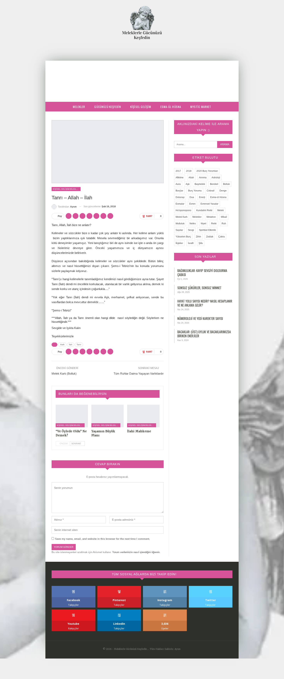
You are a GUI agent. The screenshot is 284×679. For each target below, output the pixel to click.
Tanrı (79, 344)
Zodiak (209, 236)
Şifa (201, 243)
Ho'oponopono (183, 210)
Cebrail (210, 190)
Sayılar (179, 230)
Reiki (214, 223)
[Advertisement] (142, 69)
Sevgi (191, 230)
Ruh (224, 223)
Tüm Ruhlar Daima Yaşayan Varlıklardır (139, 373)
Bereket (214, 184)
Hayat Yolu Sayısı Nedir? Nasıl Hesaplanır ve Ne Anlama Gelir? (204, 303)
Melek (220, 210)
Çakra (221, 236)
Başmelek (200, 184)
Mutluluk (180, 223)
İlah (70, 344)
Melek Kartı (181, 217)
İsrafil (191, 243)
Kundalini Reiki (204, 210)
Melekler (79, 107)
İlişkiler (179, 243)
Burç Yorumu (195, 190)
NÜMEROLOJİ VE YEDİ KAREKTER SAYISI (200, 318)
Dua (192, 197)
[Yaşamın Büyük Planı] (107, 416)
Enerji (202, 197)
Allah (191, 177)
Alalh (62, 344)
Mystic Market (200, 107)
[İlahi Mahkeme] (143, 416)
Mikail (224, 217)
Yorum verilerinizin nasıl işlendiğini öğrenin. (136, 552)
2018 (188, 171)
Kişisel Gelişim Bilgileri (66, 189)
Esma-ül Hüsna (170, 107)
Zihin (198, 236)
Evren (192, 203)
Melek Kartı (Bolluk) (64, 373)
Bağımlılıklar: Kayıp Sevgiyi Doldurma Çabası (202, 272)
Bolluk (226, 184)
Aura (178, 184)
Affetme (180, 177)
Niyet (203, 223)
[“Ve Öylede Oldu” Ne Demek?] (72, 416)
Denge (223, 190)
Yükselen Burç (183, 236)
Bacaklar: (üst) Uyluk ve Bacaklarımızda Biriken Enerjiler (204, 334)
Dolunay (180, 197)
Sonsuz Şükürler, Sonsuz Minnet (199, 288)
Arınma (203, 177)
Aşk (188, 184)
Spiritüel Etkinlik (207, 230)
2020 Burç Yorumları (207, 171)
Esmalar (180, 203)
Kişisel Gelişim (140, 107)
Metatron (211, 217)
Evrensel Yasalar (209, 203)
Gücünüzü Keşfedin (107, 107)
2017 (178, 171)
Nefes (193, 223)
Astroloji (216, 177)
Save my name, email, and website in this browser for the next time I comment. (102, 538)
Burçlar (179, 190)
